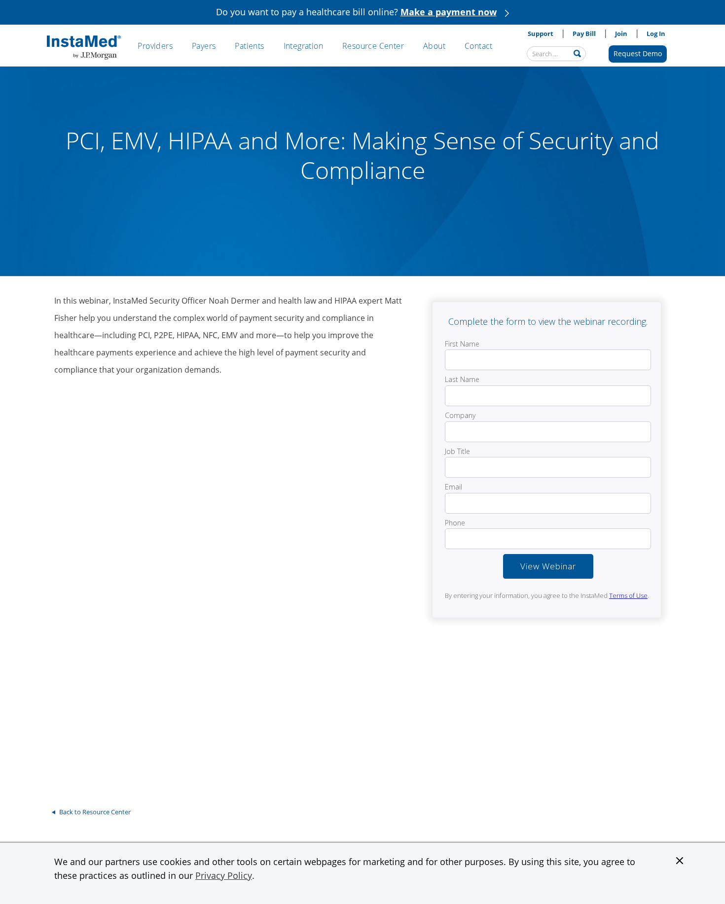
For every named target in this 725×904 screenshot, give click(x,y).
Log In (656, 33)
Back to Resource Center (95, 811)
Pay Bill (584, 33)
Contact (479, 45)
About (434, 45)
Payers (204, 45)
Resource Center (373, 45)
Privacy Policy (223, 875)
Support (540, 33)
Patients (249, 45)
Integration (303, 45)
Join (621, 33)
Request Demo (638, 53)
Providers (155, 45)
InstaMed (84, 47)
